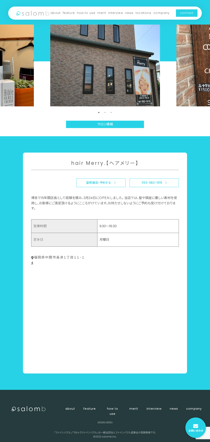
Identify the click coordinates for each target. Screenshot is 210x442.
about (55, 13)
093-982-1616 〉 (154, 183)
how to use (86, 13)
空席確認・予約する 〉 (101, 183)
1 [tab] (99, 112)
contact (186, 13)
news (129, 13)
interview (115, 13)
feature (69, 13)
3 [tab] (111, 112)
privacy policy (105, 422)
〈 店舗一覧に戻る (44, 363)
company (161, 13)
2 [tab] (105, 112)
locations (143, 13)
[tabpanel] (105, 65)
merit (101, 13)
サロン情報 (105, 124)
